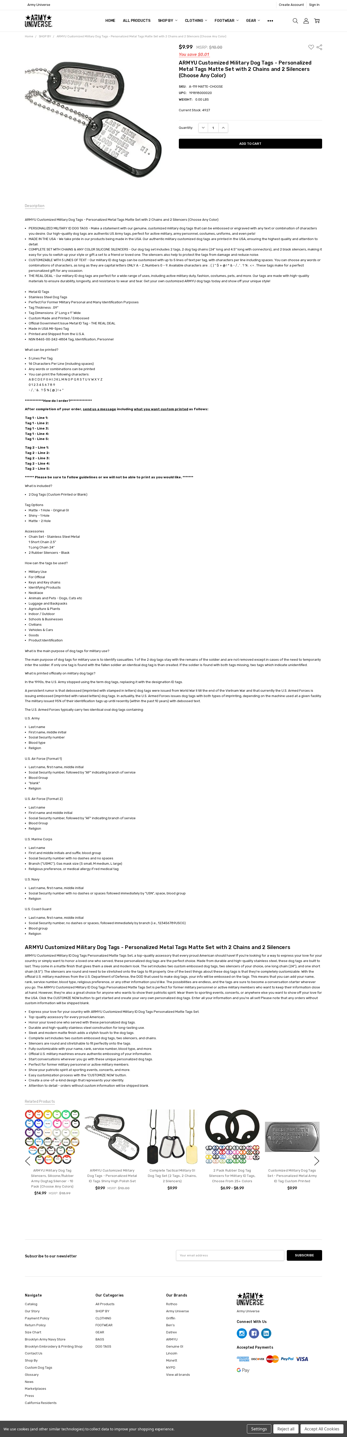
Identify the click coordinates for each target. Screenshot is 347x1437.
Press (29, 1396)
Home (110, 21)
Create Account (291, 5)
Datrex (171, 1332)
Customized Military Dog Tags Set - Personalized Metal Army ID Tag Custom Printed (292, 1176)
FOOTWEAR (225, 21)
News (29, 1382)
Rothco (171, 1304)
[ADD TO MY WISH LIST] (71, 1118)
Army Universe (177, 1311)
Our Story (32, 1311)
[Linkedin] (266, 1333)
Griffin (170, 1318)
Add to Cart (52, 1155)
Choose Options (172, 1155)
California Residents (41, 1403)
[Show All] (270, 20)
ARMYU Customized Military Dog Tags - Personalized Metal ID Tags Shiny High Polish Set (112, 1176)
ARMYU (172, 1339)
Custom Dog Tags (38, 1367)
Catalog (31, 1304)
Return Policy (35, 1325)
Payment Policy (37, 1318)
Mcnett (171, 1360)
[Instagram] (242, 1333)
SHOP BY (166, 21)
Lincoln (171, 1353)
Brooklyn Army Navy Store (45, 1339)
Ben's (170, 1325)
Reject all (285, 1429)
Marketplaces (35, 1389)
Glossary (32, 1375)
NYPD (170, 1367)
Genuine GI (174, 1346)
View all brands (178, 1375)
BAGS (100, 1339)
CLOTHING (194, 21)
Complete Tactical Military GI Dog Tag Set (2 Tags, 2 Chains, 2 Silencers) (172, 1176)
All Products (136, 21)
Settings (259, 1429)
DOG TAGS (103, 1346)
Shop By (31, 1360)
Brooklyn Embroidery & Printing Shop (54, 1346)
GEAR (251, 21)
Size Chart (33, 1332)
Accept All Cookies (322, 1429)
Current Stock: (194, 110)
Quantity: (186, 128)
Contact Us (33, 1353)
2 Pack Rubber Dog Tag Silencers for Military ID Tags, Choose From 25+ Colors (232, 1176)
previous (27, 1161)
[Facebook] (254, 1333)
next (316, 1161)
